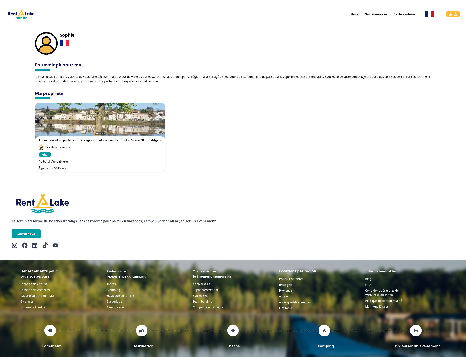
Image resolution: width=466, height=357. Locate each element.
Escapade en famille (120, 296)
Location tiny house (33, 284)
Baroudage (114, 301)
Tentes (111, 284)
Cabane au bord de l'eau (37, 296)
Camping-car (115, 307)
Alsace (283, 296)
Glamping (113, 290)
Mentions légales (377, 307)
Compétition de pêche (208, 307)
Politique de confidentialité (383, 301)
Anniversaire (201, 284)
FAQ (368, 285)
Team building (202, 301)
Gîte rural (26, 301)
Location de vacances (35, 290)
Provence (285, 291)
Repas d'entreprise (206, 290)
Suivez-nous (26, 234)
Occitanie (285, 308)
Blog (368, 279)
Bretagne (285, 285)
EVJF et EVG (200, 296)
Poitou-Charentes (291, 279)
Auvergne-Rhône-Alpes (295, 302)
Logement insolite (32, 307)
